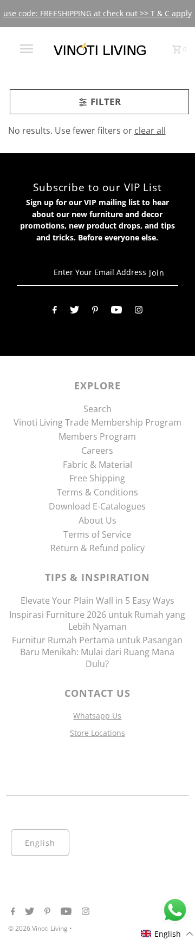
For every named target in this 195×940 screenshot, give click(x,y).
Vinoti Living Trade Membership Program (97, 422)
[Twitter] (74, 312)
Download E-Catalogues (97, 506)
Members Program (97, 436)
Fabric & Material (97, 465)
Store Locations (97, 733)
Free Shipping (97, 478)
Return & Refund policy (97, 548)
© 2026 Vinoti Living (38, 928)
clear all (150, 130)
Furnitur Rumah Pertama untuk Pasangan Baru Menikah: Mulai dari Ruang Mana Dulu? (97, 652)
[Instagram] (138, 312)
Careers (97, 450)
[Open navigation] (26, 48)
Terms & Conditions (97, 492)
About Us (97, 520)
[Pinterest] (95, 312)
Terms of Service (97, 534)
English (40, 843)
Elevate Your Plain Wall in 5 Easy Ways (97, 600)
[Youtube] (116, 312)
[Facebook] (55, 312)
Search (97, 409)
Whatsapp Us (97, 715)
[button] (167, 934)
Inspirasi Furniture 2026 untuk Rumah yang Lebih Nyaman (97, 620)
